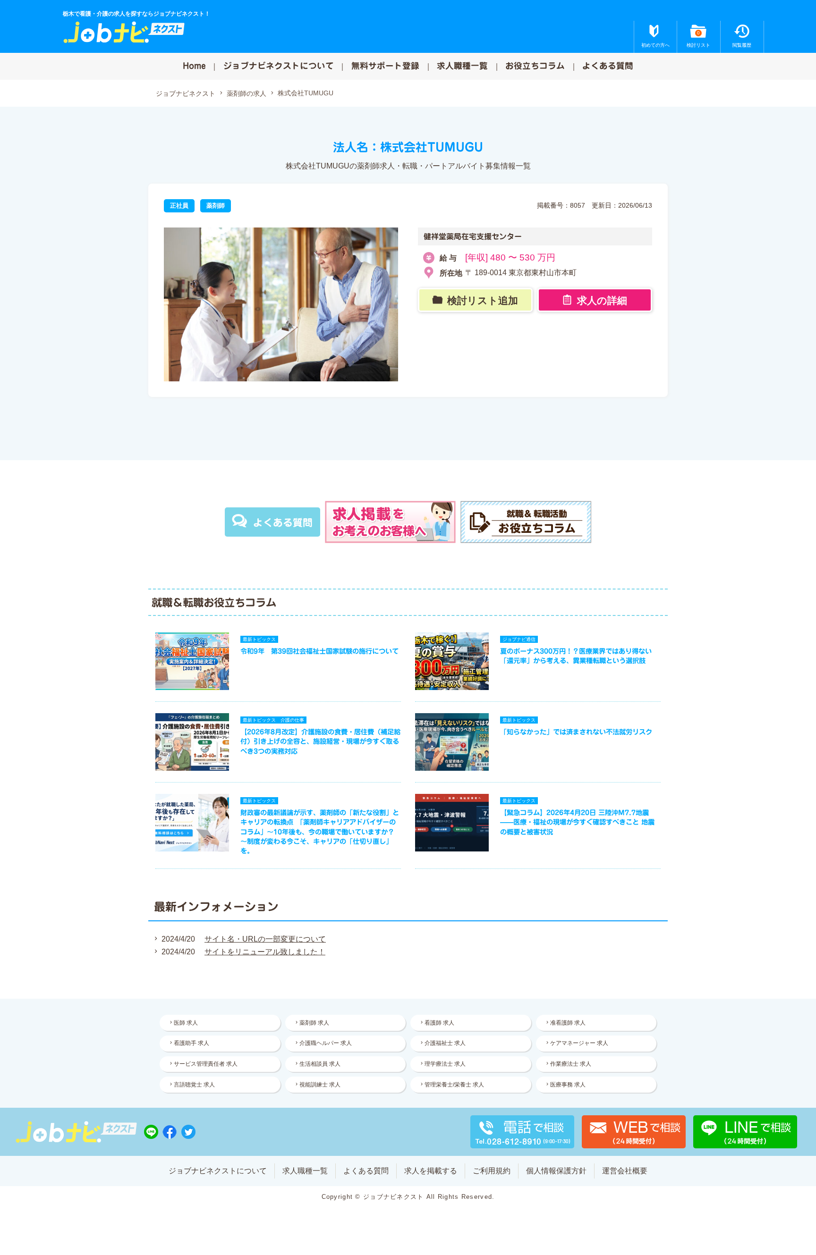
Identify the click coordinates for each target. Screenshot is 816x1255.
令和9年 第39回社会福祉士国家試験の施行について (319, 651)
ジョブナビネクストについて (278, 66)
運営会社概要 (624, 1171)
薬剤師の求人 (246, 93)
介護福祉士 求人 (445, 1043)
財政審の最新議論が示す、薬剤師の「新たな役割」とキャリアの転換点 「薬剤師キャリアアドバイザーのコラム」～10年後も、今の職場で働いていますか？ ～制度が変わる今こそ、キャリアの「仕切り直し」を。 (319, 831)
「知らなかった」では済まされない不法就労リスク (576, 731)
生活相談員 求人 (319, 1064)
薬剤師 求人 (314, 1022)
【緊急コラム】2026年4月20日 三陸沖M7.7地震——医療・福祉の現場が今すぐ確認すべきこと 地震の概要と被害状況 (577, 822)
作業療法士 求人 (570, 1064)
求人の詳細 (602, 300)
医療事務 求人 (568, 1084)
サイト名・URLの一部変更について (265, 939)
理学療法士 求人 (445, 1064)
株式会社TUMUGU (305, 93)
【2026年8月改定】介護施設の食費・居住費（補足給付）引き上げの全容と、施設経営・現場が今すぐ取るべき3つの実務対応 (320, 741)
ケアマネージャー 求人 (579, 1043)
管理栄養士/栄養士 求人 (454, 1084)
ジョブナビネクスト (185, 93)
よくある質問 (607, 66)
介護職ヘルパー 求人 (325, 1043)
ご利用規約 (491, 1171)
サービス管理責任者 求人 (206, 1064)
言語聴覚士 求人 (194, 1084)
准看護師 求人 (568, 1022)
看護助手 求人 (191, 1043)
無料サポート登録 (385, 66)
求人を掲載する (430, 1171)
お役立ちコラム (535, 66)
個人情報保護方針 (556, 1171)
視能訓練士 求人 (319, 1084)
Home (194, 66)
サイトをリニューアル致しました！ (264, 952)
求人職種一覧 (462, 66)
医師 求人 (186, 1022)
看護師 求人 (439, 1022)
